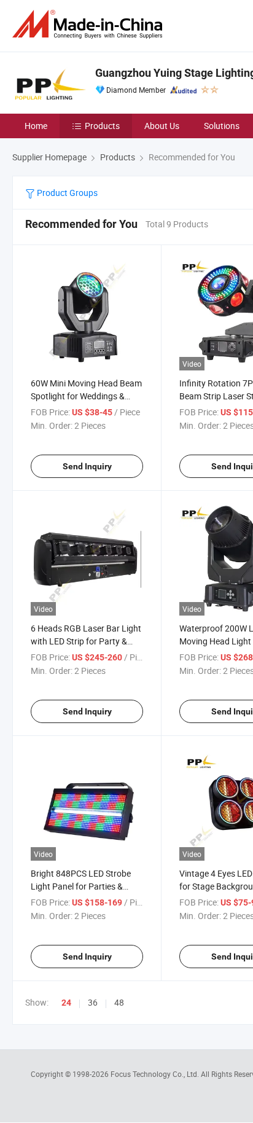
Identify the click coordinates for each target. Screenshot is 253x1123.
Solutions (221, 125)
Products (102, 125)
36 (93, 1002)
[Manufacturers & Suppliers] (89, 24)
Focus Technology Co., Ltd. (156, 1074)
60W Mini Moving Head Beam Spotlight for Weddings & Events (86, 396)
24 (66, 1003)
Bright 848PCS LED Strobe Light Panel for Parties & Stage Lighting (81, 886)
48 (119, 1002)
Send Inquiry (87, 466)
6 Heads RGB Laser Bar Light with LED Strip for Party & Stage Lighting (86, 641)
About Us (161, 125)
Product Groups (66, 192)
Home (36, 125)
